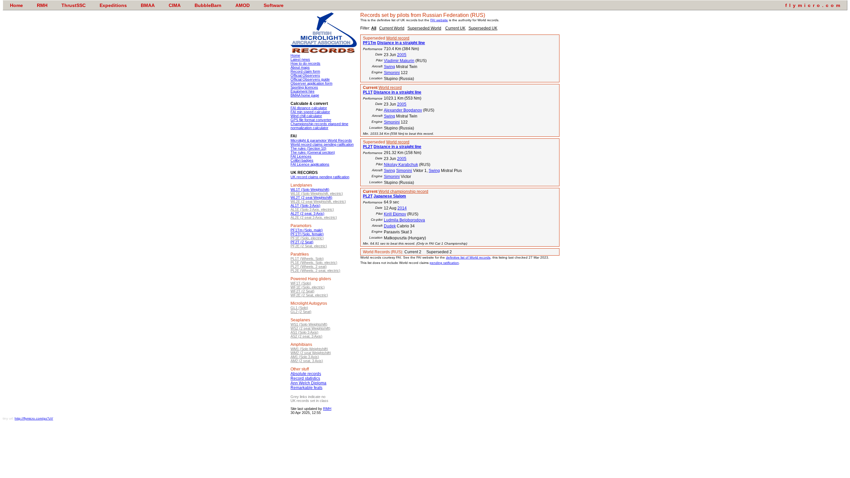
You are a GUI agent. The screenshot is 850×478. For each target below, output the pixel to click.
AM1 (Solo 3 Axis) (305, 357)
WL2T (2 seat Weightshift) (311, 197)
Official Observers (305, 75)
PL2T (368, 146)
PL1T (368, 92)
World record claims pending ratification (322, 144)
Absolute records (306, 373)
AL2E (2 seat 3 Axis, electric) (314, 217)
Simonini (392, 72)
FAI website (439, 20)
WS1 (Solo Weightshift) (309, 324)
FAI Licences (301, 156)
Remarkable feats (306, 387)
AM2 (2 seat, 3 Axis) (307, 361)
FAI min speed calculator (310, 112)
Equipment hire (302, 91)
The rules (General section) (313, 152)
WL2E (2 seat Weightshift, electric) (318, 201)
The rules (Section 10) (308, 148)
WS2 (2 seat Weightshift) (310, 328)
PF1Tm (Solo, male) (307, 230)
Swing (389, 66)
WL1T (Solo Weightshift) (310, 190)
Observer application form (311, 83)
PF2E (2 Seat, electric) (309, 246)
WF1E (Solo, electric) (308, 287)
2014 (402, 208)
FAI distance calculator (309, 108)
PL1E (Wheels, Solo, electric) (314, 263)
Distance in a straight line (401, 42)
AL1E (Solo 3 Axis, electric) (312, 209)
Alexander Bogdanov (403, 110)
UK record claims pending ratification (320, 177)
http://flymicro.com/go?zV (34, 418)
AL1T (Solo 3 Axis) (305, 205)
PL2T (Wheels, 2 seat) (309, 267)
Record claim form (305, 71)
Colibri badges (302, 160)
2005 (401, 54)
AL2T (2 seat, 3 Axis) (307, 213)
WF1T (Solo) (301, 283)
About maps (300, 67)
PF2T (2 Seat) (302, 242)
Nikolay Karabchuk (401, 164)
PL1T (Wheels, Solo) (307, 259)
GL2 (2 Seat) (301, 312)
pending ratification (444, 263)
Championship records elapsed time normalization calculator (319, 126)
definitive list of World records (468, 257)
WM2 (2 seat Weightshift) (311, 353)
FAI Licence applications (310, 164)
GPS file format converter (311, 120)
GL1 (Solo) (299, 308)
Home (295, 55)
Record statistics (305, 378)
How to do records (305, 63)
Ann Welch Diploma (308, 383)
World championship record (403, 191)
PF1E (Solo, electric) (307, 238)
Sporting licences (304, 87)
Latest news (300, 59)
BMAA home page (305, 95)
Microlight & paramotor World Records (321, 140)
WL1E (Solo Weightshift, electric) (317, 194)
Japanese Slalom (390, 196)
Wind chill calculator (306, 116)
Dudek (390, 226)
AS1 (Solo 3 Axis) (304, 332)
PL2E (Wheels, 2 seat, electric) (315, 271)
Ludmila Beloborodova (404, 220)
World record (397, 38)
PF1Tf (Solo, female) (307, 234)
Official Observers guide (310, 79)
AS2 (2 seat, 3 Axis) (306, 336)
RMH (327, 409)
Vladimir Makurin (399, 60)
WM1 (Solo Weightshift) (309, 349)
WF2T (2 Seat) (302, 291)
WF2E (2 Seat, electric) (309, 295)
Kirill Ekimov (395, 214)
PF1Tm (369, 42)
